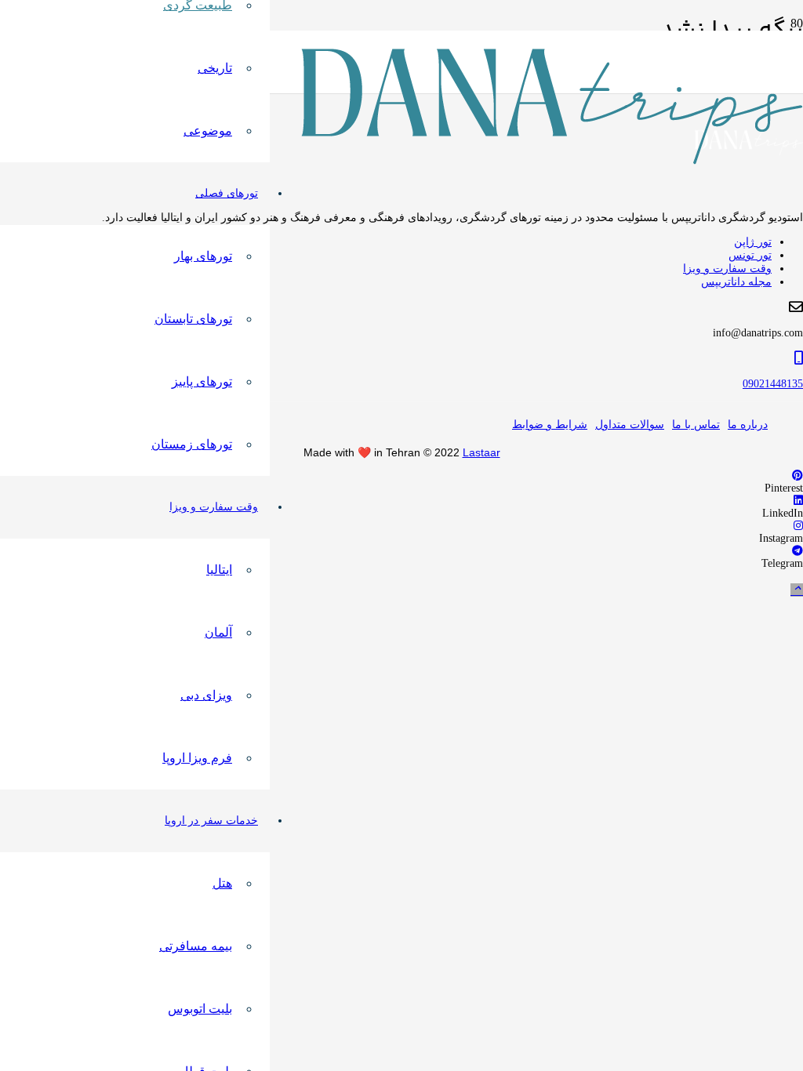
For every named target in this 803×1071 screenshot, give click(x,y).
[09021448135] (401, 358)
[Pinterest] (797, 475)
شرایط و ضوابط (549, 424)
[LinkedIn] (798, 500)
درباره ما (748, 424)
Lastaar (481, 452)
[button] (796, 590)
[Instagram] (798, 526)
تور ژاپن (753, 242)
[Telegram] (797, 551)
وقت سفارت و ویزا (727, 268)
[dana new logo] (552, 160)
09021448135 (773, 384)
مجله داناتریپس (736, 282)
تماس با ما (696, 424)
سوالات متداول (629, 424)
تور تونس (750, 255)
